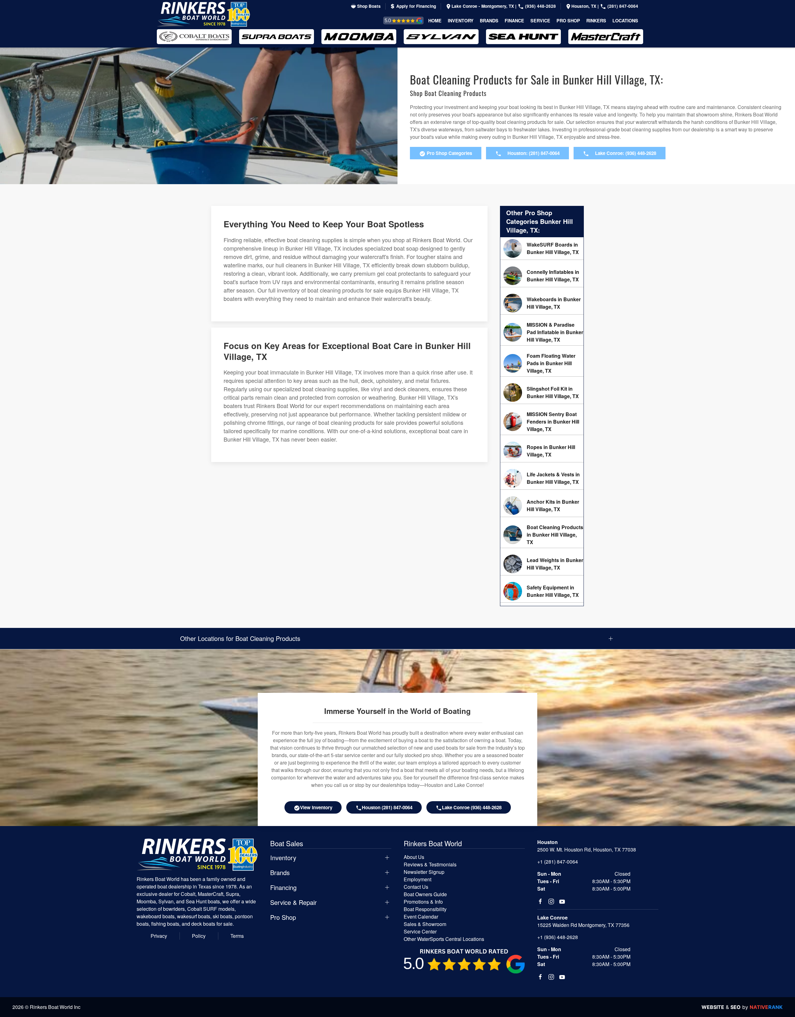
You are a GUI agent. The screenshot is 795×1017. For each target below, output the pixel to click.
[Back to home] (203, 14)
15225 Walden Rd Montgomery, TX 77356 (583, 924)
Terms (237, 935)
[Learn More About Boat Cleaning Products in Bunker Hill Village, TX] (542, 535)
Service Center (420, 931)
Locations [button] (625, 20)
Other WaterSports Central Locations (444, 938)
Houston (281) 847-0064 (387, 807)
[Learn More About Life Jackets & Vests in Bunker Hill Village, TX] (542, 478)
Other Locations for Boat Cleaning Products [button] (240, 638)
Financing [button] (283, 887)
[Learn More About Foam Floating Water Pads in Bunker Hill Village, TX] (542, 363)
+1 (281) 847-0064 (557, 861)
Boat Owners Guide (425, 894)
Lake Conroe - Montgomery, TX (483, 6)
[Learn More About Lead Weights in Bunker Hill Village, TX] (542, 564)
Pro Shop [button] (568, 20)
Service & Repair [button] (293, 902)
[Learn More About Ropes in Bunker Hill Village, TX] (542, 451)
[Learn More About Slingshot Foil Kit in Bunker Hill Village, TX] (542, 392)
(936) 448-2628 (540, 6)
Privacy (159, 935)
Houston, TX (584, 6)
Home (435, 20)
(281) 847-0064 (622, 6)
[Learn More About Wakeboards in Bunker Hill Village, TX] (542, 303)
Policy (199, 935)
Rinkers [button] (596, 20)
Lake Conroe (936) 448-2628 (472, 807)
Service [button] (540, 20)
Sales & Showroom (425, 924)
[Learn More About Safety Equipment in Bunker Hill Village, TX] (542, 591)
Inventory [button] (461, 20)
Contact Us (416, 886)
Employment (417, 879)
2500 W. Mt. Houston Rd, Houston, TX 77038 (586, 849)
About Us (414, 856)
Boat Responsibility (425, 909)
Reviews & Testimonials (396, 20)
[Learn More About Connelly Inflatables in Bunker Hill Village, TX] (542, 276)
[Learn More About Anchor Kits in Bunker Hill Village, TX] (542, 505)
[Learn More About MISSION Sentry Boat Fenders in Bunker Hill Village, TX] (542, 422)
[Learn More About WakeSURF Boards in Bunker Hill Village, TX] (542, 248)
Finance (514, 20)
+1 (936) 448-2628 (557, 937)
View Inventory (316, 807)
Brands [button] (489, 20)
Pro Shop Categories (448, 153)
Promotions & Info (423, 901)
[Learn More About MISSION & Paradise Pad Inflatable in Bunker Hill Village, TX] (542, 332)
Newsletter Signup (424, 871)
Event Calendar (421, 916)
